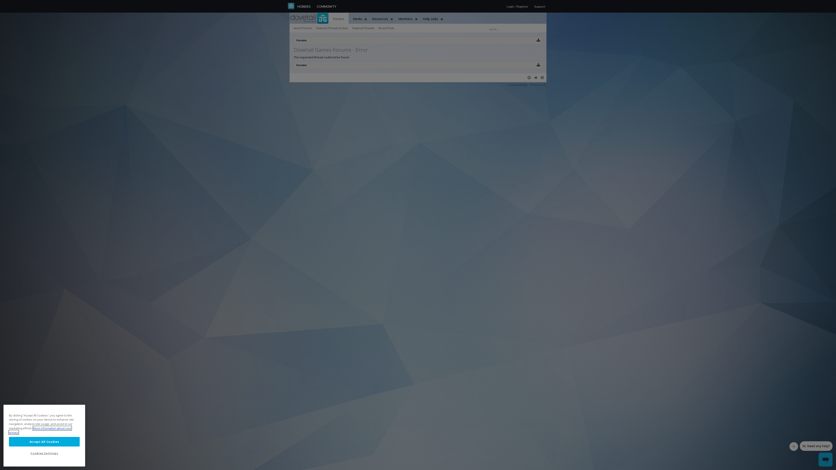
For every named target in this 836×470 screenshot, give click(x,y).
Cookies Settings (44, 453)
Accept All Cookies (44, 442)
